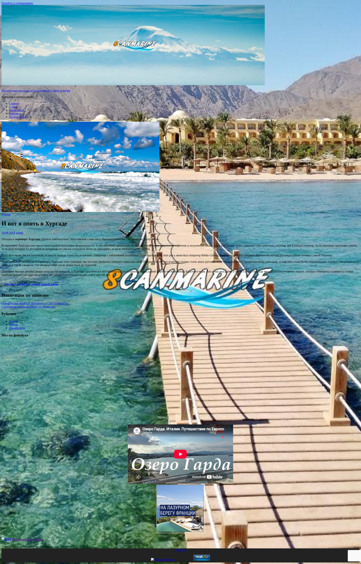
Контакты (15, 113)
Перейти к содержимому (17, 3)
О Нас (13, 106)
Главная (14, 103)
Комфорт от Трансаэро (28, 306)
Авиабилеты (17, 327)
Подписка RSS (18, 116)
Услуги (13, 321)
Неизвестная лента (27, 539)
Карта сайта (16, 110)
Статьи (6, 214)
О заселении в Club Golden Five (35, 303)
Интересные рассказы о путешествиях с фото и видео (36, 90)
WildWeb (180, 550)
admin (19, 232)
